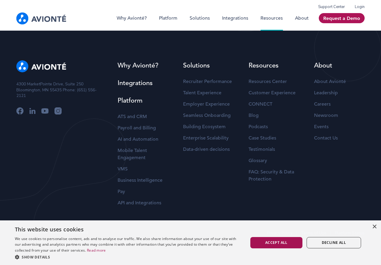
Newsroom (326, 115)
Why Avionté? (132, 18)
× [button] (374, 227)
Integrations (235, 18)
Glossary (258, 161)
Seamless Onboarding (207, 115)
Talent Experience (202, 93)
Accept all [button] (276, 242)
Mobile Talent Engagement (132, 154)
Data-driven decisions (206, 149)
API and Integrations (139, 203)
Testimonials (262, 149)
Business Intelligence (140, 180)
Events (321, 127)
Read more (96, 250)
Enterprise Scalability (206, 138)
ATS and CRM (132, 117)
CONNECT (260, 104)
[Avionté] (41, 18)
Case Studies (262, 138)
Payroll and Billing (137, 128)
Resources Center (268, 81)
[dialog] (190, 242)
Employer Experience (206, 104)
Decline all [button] (334, 242)
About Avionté (330, 81)
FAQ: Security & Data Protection (271, 175)
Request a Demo (341, 18)
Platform (168, 18)
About (302, 18)
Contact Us (326, 138)
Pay (121, 192)
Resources (271, 18)
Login (360, 7)
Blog (254, 115)
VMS (123, 169)
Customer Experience (272, 93)
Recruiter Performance (207, 81)
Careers (322, 104)
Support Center (331, 7)
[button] (128, 257)
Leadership (326, 93)
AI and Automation (138, 139)
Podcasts (258, 127)
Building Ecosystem (204, 127)
